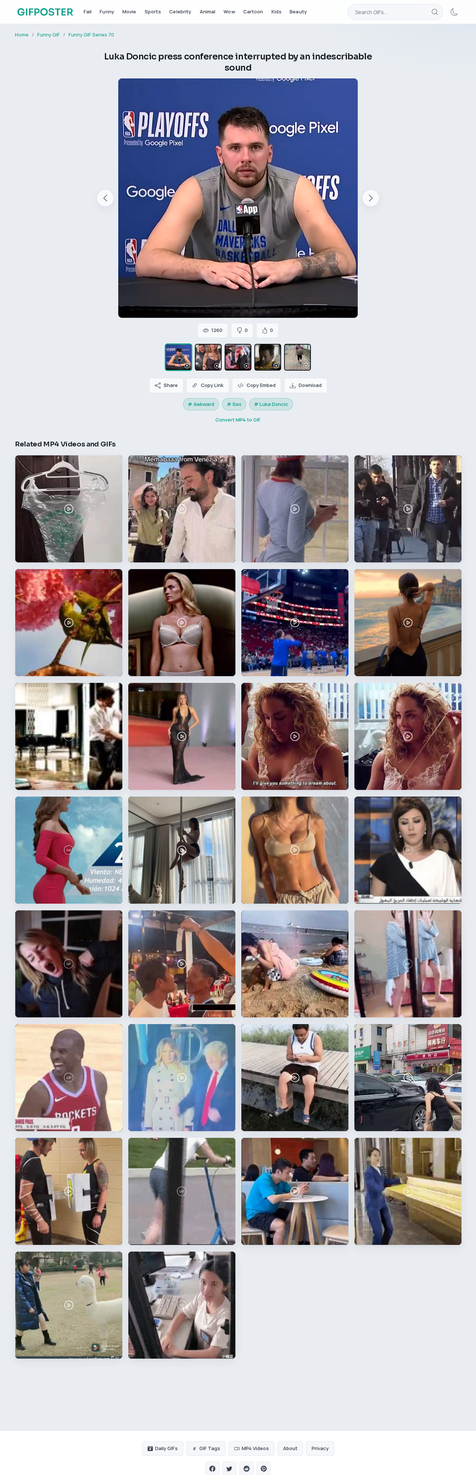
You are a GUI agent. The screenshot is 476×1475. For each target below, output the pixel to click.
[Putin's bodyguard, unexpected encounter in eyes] (238, 357)
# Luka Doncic (271, 404)
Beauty (298, 11)
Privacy (320, 1448)
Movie (129, 11)
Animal (208, 11)
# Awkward (201, 404)
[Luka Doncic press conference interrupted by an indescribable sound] (178, 357)
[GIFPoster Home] (45, 12)
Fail (88, 11)
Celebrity (180, 11)
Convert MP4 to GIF (238, 419)
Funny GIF (48, 34)
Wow (229, 11)
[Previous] (105, 198)
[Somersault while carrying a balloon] (297, 357)
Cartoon (253, 11)
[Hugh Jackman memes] (267, 357)
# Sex (234, 404)
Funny (107, 11)
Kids (276, 11)
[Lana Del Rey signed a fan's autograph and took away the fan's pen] (208, 357)
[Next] (370, 198)
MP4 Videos (255, 1448)
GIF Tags (209, 1448)
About (290, 1448)
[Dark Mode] (454, 12)
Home (22, 34)
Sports (153, 11)
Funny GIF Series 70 (91, 34)
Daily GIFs (166, 1448)
